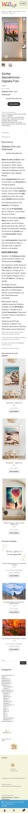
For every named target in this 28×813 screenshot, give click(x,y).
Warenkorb (21, 809)
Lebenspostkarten (6, 122)
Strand (12, 122)
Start (4, 11)
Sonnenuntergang (6, 124)
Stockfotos (7, 125)
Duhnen (13, 124)
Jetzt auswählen (13, 104)
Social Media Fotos (15, 119)
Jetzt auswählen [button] (14, 411)
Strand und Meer (17, 11)
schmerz (20, 122)
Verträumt (4, 115)
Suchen (3, 660)
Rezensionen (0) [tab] (6, 137)
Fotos (12, 117)
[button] (24, 19)
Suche (14, 810)
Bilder (24, 124)
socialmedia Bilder (19, 117)
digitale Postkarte (6, 119)
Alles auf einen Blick (12, 114)
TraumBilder (9, 11)
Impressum (4, 757)
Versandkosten (19, 570)
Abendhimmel (19, 124)
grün (16, 122)
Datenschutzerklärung (7, 797)
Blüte (9, 117)
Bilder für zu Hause (12, 120)
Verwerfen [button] (4, 806)
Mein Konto (4, 810)
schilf (3, 125)
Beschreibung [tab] (5, 132)
